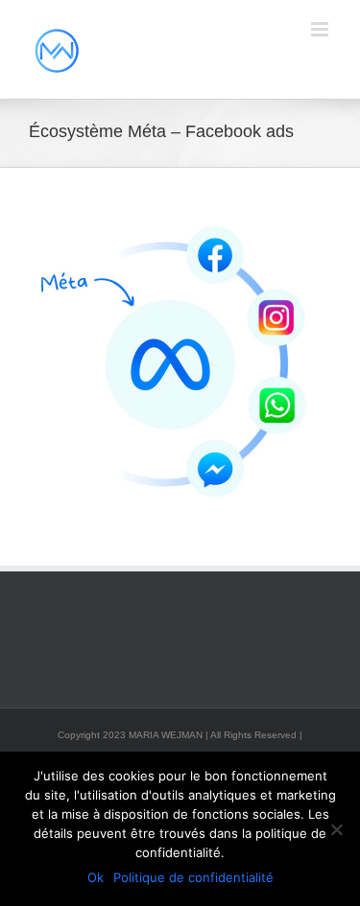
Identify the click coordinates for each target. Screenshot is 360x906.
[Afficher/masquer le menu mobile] (321, 29)
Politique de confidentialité (193, 877)
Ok (95, 877)
